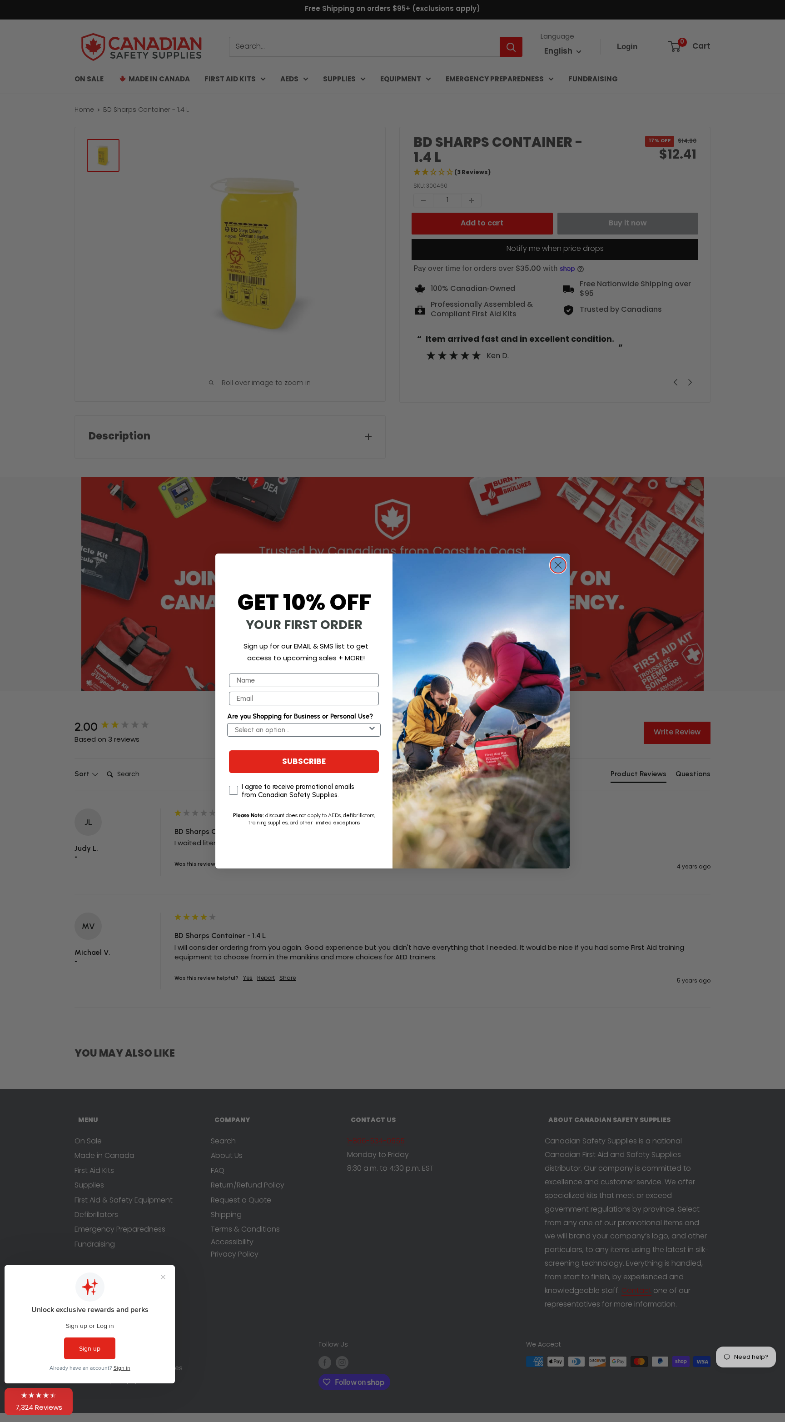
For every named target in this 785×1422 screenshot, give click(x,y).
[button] (39, 1401)
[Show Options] (372, 729)
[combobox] (301, 729)
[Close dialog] (558, 565)
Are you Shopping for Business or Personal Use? (300, 716)
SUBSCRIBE (304, 761)
